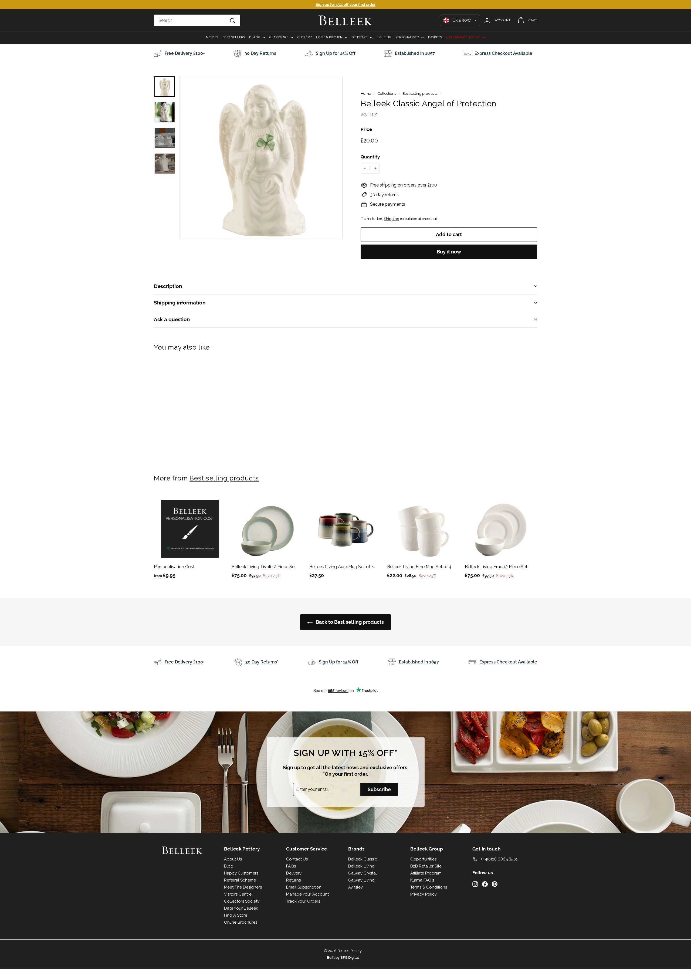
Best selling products (419, 93)
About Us (233, 859)
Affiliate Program (426, 873)
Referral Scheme (240, 880)
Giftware (360, 37)
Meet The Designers (243, 887)
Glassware (279, 37)
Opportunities (423, 859)
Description (168, 286)
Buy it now (449, 252)
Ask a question (172, 319)
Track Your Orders (303, 901)
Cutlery (304, 37)
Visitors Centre (238, 894)
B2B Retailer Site (426, 866)
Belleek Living (361, 866)
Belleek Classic (362, 859)
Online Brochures (240, 922)
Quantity (370, 157)
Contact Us (297, 859)
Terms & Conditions (428, 887)
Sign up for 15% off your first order (345, 4)
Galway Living (361, 880)
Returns (293, 880)
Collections (386, 93)
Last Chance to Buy (463, 37)
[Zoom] (261, 157)
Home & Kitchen (329, 37)
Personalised (407, 37)
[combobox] (197, 20)
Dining (255, 37)
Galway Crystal (362, 873)
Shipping (391, 218)
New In (212, 37)
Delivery (294, 873)
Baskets (435, 37)
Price (366, 129)
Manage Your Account (307, 894)
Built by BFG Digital (343, 957)
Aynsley (355, 887)
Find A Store (235, 915)
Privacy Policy (423, 894)
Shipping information (179, 303)
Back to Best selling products (349, 622)
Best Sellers (233, 37)
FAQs (291, 866)
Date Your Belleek (241, 908)
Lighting (384, 37)
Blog (228, 866)
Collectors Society (241, 901)
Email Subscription (303, 887)
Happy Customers (241, 873)
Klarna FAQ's (422, 880)
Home (366, 93)
